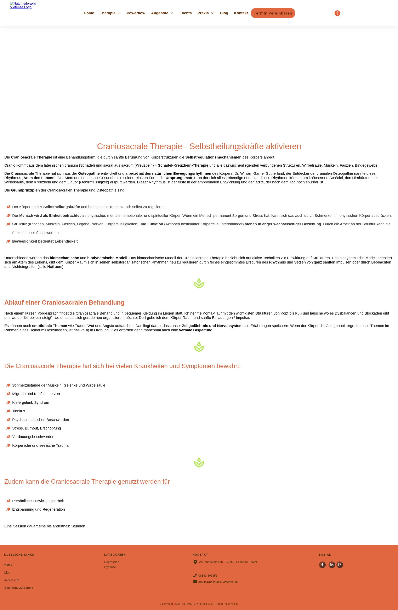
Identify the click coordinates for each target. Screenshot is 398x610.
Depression (111, 562)
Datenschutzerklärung (18, 587)
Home (8, 564)
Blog (7, 572)
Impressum (11, 580)
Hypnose (110, 567)
